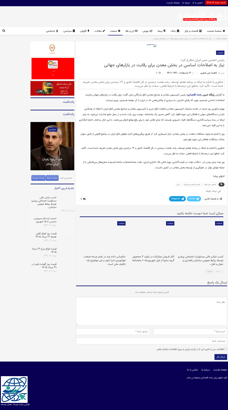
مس (178, 184)
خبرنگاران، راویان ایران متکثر (52, 161)
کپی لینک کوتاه (213, 191)
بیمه (160, 31)
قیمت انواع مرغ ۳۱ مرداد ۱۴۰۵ (44, 250)
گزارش (83, 31)
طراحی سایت (24, 404)
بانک (173, 31)
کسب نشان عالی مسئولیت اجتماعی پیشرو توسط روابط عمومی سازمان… (44, 202)
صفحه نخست (173, 2)
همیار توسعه (6, 404)
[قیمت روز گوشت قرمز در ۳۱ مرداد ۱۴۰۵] (66, 268)
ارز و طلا (129, 31)
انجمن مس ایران (210, 184)
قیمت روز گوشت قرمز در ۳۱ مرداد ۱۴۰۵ (44, 265)
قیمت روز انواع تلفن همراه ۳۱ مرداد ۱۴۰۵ (45, 235)
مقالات (98, 31)
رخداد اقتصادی (194, 95)
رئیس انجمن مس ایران (192, 184)
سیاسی (67, 31)
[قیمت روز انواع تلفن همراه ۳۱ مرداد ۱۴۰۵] (66, 237)
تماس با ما (198, 2)
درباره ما (186, 2)
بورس (146, 31)
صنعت (113, 31)
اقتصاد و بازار (191, 31)
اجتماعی (50, 31)
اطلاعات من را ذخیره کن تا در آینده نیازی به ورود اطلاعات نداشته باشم (190, 349)
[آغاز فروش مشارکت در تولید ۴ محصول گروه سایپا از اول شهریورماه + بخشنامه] (152, 237)
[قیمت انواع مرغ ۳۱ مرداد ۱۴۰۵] (66, 253)
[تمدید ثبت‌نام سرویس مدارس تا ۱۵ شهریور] (66, 222)
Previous (30, 143)
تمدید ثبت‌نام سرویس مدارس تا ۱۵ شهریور (45, 220)
